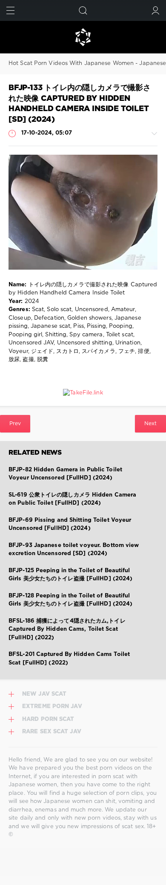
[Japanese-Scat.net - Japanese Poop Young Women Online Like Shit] (83, 37)
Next (150, 423)
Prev (15, 423)
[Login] (155, 10)
